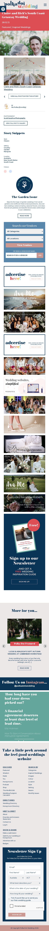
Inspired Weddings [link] (21, 27)
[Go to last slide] (4, 646)
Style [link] (30, 784)
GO (40, 255)
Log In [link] (5, 825)
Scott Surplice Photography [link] (14, 118)
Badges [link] (5, 843)
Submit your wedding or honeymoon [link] (11, 837)
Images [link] (31, 776)
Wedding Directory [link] (10, 803)
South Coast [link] (8, 162)
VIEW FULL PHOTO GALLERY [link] (15, 123)
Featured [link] (6, 27)
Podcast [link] (6, 784)
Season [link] (31, 790)
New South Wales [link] (10, 160)
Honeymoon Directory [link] (11, 806)
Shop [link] (4, 787)
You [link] (4, 779)
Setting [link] (31, 787)
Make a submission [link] (9, 833)
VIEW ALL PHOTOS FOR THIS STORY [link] (24, 96)
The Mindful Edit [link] (9, 790)
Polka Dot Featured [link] (24, 644)
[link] (3, 9)
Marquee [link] (7, 151)
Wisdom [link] (6, 773)
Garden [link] (7, 150)
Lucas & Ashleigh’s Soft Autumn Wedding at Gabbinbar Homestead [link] (25, 652)
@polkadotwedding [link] (24, 686)
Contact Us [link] (7, 822)
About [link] (5, 814)
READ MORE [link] (24, 216)
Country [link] (7, 148)
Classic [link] (6, 141)
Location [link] (31, 782)
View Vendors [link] (24, 245)
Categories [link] (32, 770)
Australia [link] (7, 158)
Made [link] (5, 776)
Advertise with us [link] (9, 841)
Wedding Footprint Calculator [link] (10, 794)
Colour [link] (30, 779)
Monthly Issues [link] (33, 793)
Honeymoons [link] (8, 782)
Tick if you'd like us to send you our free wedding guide (24, 899)
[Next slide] (45, 646)
